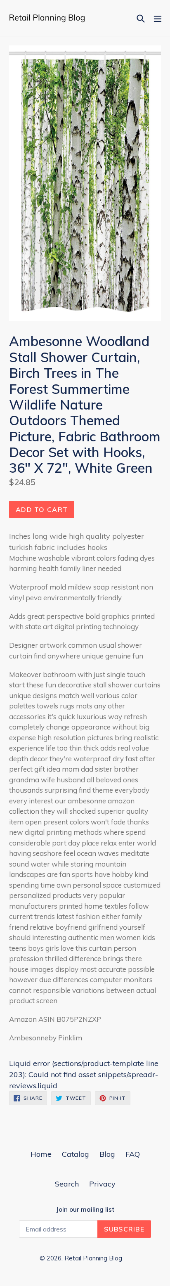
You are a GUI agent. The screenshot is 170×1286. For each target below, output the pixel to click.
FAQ (132, 1154)
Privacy (102, 1184)
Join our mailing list (85, 1209)
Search (67, 1184)
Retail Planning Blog (93, 1258)
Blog (107, 1154)
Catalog (75, 1154)
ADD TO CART (42, 509)
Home (41, 1154)
